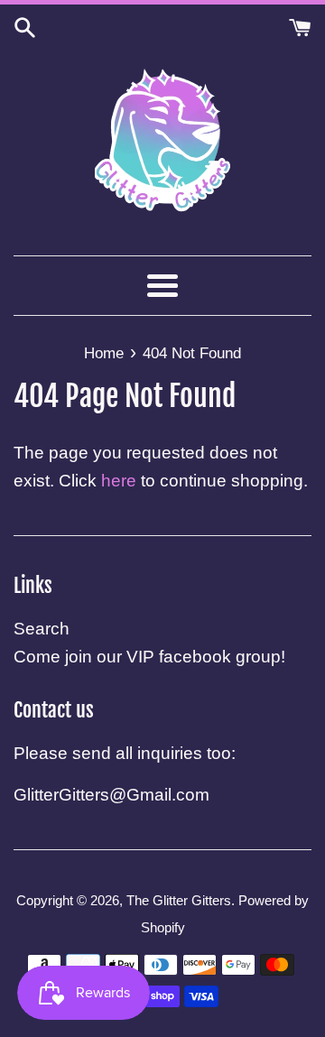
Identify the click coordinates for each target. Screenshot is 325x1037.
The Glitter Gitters (178, 900)
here (118, 480)
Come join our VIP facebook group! (149, 656)
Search (42, 628)
